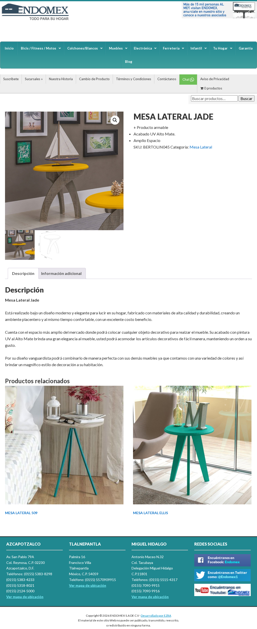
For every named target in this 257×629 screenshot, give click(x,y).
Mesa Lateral (200, 146)
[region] (219, 9)
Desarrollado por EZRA (156, 615)
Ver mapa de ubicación (87, 585)
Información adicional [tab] (61, 273)
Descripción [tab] (23, 273)
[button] (189, 10)
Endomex (37, 20)
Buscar (246, 98)
